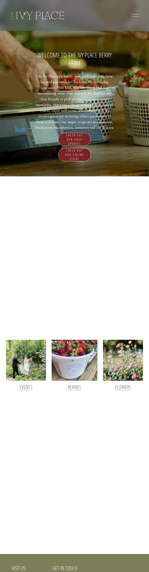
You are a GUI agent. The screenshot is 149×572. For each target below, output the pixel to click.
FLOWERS (123, 387)
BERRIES (74, 387)
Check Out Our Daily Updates (74, 139)
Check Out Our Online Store (74, 154)
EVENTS (26, 387)
